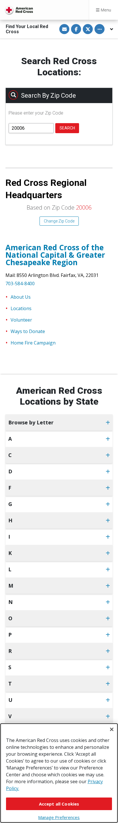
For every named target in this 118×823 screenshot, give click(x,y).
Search (67, 128)
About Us (21, 297)
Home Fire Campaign (33, 343)
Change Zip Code (59, 221)
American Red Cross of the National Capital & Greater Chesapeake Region (55, 254)
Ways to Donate (28, 331)
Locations (21, 308)
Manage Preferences (59, 817)
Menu (105, 10)
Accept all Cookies (59, 804)
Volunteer (21, 320)
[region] (59, 773)
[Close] (111, 729)
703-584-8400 (20, 283)
